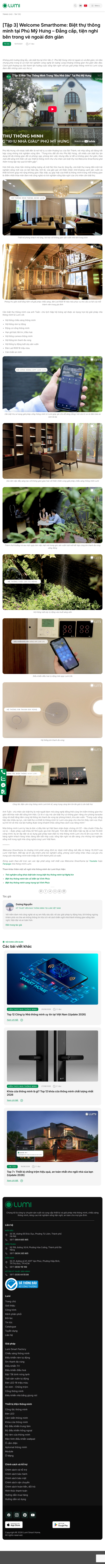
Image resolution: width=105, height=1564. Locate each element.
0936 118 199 (21, 1267)
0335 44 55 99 (22, 1274)
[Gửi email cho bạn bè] (55, 891)
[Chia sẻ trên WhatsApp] (41, 891)
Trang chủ (8, 14)
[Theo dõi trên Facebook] (9, 1515)
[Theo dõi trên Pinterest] (25, 1515)
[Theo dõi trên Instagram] (16, 1515)
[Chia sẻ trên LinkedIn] (64, 891)
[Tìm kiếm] (75, 5)
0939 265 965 (21, 1253)
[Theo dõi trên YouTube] (32, 1515)
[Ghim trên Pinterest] (59, 891)
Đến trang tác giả (14, 925)
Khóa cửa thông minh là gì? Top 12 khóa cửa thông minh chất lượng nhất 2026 (50, 1093)
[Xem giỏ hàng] (80, 5)
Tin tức (17, 14)
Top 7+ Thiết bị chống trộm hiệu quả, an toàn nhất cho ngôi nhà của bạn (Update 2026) (50, 1173)
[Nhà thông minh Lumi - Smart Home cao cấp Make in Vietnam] (11, 5)
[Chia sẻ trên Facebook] (45, 891)
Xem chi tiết (13, 1020)
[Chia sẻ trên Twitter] (50, 891)
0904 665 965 (21, 1239)
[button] (95, 5)
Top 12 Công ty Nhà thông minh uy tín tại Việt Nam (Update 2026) (46, 1014)
